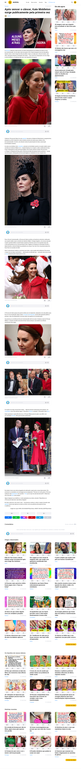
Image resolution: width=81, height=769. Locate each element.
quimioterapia (31, 314)
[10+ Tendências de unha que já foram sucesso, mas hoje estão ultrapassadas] (40, 626)
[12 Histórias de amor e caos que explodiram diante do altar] (65, 718)
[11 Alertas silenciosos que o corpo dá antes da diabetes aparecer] (15, 626)
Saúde (6, 639)
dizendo (13, 415)
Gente (56, 30)
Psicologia (7, 700)
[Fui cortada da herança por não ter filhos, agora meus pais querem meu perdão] (15, 718)
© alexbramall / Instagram (13, 397)
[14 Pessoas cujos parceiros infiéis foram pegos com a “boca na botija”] (15, 574)
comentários (7, 411)
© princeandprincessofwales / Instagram (12, 396)
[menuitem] (27, 2)
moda (7, 253)
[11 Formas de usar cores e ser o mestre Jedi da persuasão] (15, 742)
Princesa (8, 50)
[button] (12, 513)
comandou (20, 146)
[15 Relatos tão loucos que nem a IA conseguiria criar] (65, 39)
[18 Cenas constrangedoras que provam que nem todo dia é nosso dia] (40, 718)
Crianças (56, 588)
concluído (25, 314)
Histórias (6, 588)
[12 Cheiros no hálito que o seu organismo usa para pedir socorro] (65, 626)
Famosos (6, 6)
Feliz (26, 493)
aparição (24, 138)
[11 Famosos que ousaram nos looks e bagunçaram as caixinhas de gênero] (65, 742)
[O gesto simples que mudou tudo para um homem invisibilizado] (65, 548)
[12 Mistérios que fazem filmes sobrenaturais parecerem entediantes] (40, 574)
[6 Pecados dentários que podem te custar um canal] (40, 742)
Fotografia (32, 702)
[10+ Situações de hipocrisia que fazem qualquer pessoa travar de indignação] (15, 685)
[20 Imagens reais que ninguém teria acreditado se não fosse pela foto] (65, 15)
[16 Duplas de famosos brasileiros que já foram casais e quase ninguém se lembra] (65, 86)
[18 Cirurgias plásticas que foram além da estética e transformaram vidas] (65, 602)
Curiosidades (32, 617)
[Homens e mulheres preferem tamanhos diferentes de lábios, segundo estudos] (65, 661)
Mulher (31, 641)
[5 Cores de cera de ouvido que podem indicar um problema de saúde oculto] (40, 661)
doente (30, 411)
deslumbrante (15, 493)
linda (12, 495)
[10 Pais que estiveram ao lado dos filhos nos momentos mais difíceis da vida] (15, 661)
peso (48, 411)
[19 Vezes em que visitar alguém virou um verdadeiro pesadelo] (15, 602)
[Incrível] (13, 2)
